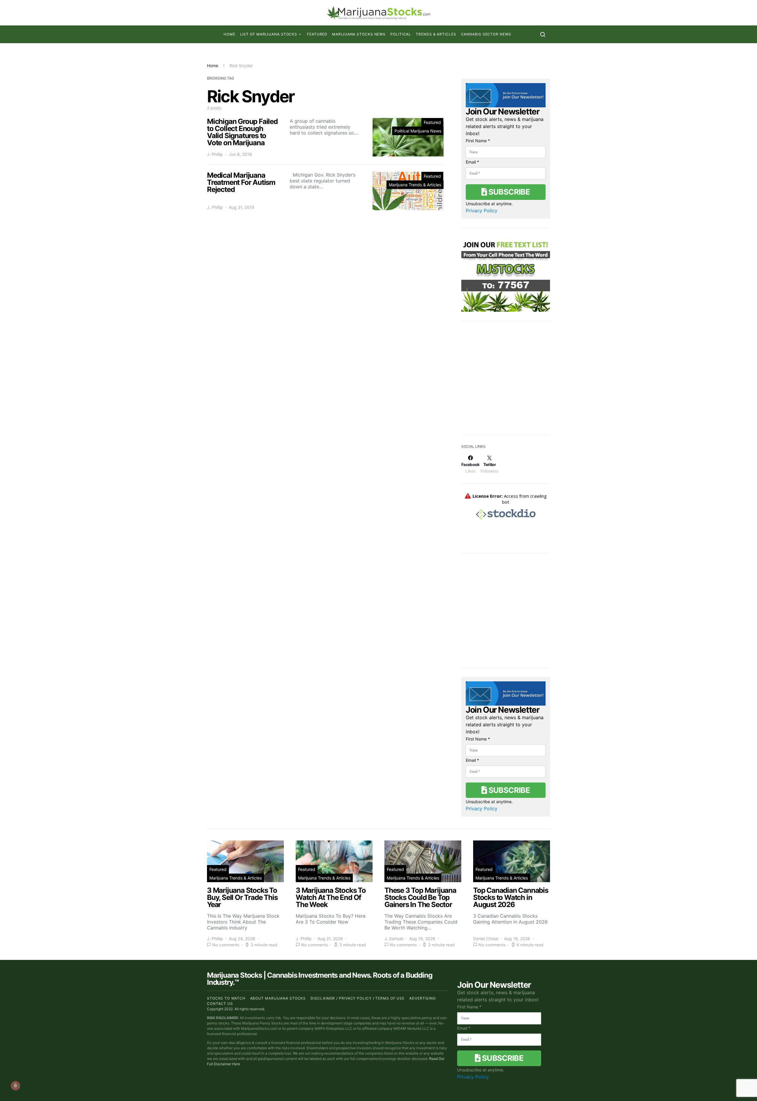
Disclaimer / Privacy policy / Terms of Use (357, 998)
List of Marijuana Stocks (268, 34)
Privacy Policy (481, 211)
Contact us (220, 1003)
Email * (472, 161)
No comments (225, 944)
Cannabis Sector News (486, 34)
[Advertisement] (505, 382)
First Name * (478, 140)
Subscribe (508, 191)
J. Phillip (215, 154)
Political (400, 34)
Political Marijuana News (417, 130)
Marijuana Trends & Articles (415, 184)
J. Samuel (393, 938)
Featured (317, 34)
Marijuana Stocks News (359, 34)
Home (229, 34)
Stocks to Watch (226, 998)
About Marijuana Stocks (278, 998)
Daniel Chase (485, 938)
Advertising (422, 998)
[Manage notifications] (15, 1085)
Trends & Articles (436, 34)
